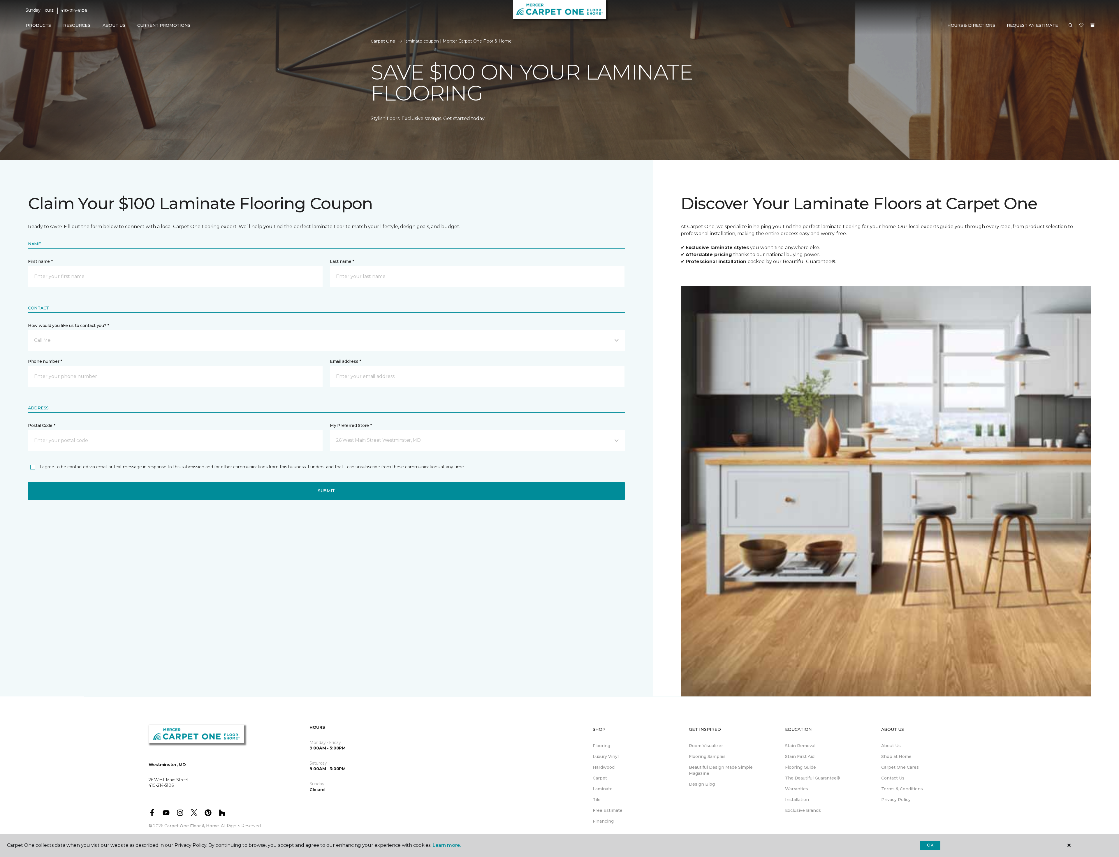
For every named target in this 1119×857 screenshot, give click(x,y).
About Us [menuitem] (891, 745)
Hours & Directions (971, 25)
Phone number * (45, 361)
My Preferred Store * (351, 425)
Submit (326, 490)
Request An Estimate (1032, 25)
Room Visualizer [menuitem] (706, 745)
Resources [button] (76, 25)
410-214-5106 (74, 10)
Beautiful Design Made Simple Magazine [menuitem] (721, 770)
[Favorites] (1081, 25)
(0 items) (1092, 25)
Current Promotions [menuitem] (163, 25)
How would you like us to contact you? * (68, 325)
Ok (930, 845)
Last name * (342, 261)
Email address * (345, 361)
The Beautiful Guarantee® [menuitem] (812, 778)
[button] (1070, 25)
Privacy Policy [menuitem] (896, 799)
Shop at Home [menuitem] (896, 756)
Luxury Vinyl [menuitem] (606, 756)
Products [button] (38, 25)
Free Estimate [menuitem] (607, 810)
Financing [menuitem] (603, 821)
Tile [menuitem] (597, 799)
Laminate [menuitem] (603, 788)
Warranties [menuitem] (796, 788)
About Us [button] (114, 25)
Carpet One (383, 41)
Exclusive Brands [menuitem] (803, 810)
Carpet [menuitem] (600, 778)
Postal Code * (41, 425)
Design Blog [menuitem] (702, 784)
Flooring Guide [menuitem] (800, 767)
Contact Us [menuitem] (893, 778)
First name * (40, 261)
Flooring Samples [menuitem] (707, 756)
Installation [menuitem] (797, 799)
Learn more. (446, 845)
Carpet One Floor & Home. (192, 825)
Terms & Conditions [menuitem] (902, 788)
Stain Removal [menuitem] (800, 745)
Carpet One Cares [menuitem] (900, 767)
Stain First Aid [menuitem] (799, 756)
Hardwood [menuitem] (604, 767)
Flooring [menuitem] (601, 745)
